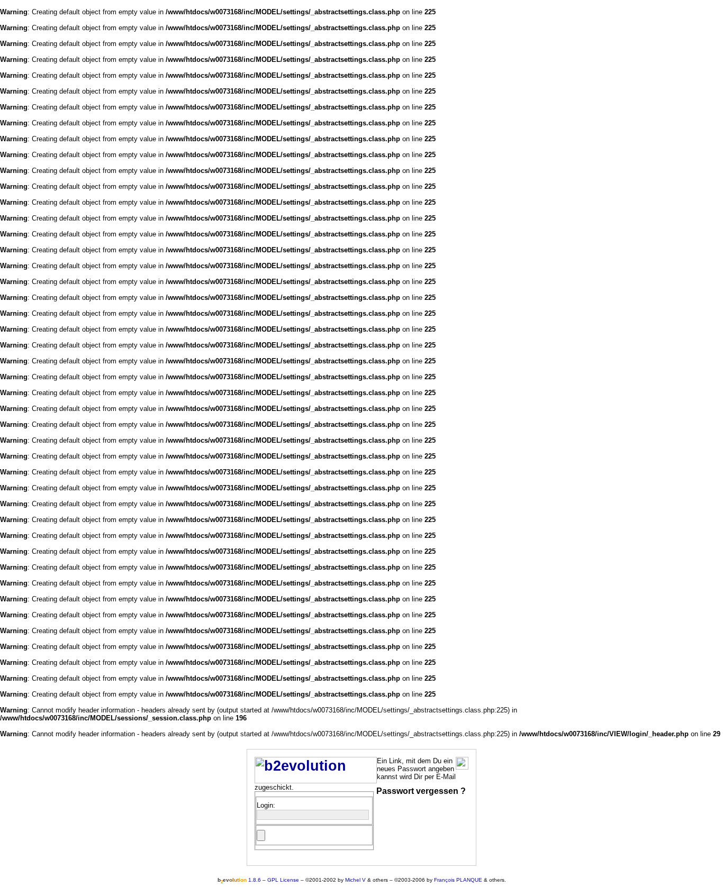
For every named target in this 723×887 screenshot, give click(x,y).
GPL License (283, 880)
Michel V (355, 880)
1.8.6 (239, 880)
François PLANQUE (458, 880)
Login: (266, 805)
